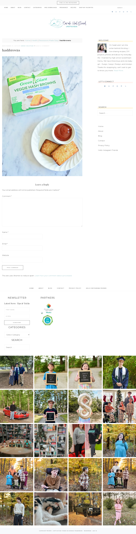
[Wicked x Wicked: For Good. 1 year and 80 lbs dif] (85, 440)
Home (27, 40)
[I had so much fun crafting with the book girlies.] (16, 440)
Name (5, 232)
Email (5, 244)
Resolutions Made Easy (48, 40)
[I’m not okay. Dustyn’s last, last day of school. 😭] (51, 406)
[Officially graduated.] (16, 372)
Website (5, 255)
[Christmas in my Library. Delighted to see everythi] (51, 440)
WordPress (87, 530)
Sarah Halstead (68, 23)
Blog (100, 136)
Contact (101, 141)
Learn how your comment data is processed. (53, 276)
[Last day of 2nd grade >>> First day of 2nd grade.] (85, 372)
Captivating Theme (59, 530)
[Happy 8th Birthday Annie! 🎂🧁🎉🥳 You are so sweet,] (85, 406)
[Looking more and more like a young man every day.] (51, 474)
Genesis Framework (76, 530)
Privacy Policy (104, 145)
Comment (7, 196)
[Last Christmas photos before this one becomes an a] (16, 509)
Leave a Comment (42, 46)
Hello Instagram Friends (108, 150)
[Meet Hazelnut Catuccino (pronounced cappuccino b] (51, 509)
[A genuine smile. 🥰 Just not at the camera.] (85, 474)
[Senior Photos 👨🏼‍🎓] (16, 406)
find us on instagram (68, 2)
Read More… (119, 71)
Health (34, 40)
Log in (95, 530)
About (100, 131)
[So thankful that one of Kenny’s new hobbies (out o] (85, 509)
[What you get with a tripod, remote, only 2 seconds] (16, 474)
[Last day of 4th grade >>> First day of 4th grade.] (51, 372)
